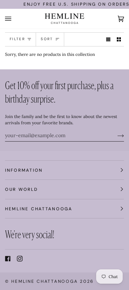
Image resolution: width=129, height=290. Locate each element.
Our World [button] (21, 189)
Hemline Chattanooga (44, 281)
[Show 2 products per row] (119, 39)
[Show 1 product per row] (108, 39)
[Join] (115, 135)
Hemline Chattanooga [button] (38, 209)
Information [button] (24, 170)
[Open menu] (14, 19)
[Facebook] (8, 258)
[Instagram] (20, 258)
